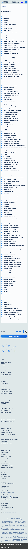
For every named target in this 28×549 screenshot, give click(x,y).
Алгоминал (7, 156)
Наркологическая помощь (11, 196)
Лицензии (6, 18)
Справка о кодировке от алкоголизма (14, 145)
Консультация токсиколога (11, 37)
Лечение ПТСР (7, 271)
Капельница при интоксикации (12, 110)
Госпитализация (8, 210)
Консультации (7, 30)
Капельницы (7, 294)
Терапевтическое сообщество (12, 76)
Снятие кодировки (9, 137)
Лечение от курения (9, 202)
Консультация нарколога (10, 200)
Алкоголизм (7, 97)
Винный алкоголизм (9, 191)
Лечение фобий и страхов (11, 225)
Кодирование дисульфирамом (12, 152)
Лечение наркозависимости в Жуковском (9, 439)
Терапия (6, 291)
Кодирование (7, 60)
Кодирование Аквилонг (10, 154)
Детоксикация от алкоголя (11, 164)
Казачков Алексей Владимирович (13, 317)
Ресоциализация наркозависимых (13, 74)
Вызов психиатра (8, 214)
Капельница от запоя (9, 102)
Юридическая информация (11, 49)
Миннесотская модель (10, 81)
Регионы (6, 306)
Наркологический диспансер (12, 95)
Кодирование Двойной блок (11, 141)
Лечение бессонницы (10, 281)
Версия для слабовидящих (9, 512)
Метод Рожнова (8, 158)
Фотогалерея (7, 16)
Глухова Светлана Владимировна (13, 310)
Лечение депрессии (9, 216)
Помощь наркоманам (9, 89)
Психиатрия (7, 212)
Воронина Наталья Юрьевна (11, 312)
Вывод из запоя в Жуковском (7, 400)
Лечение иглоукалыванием (11, 175)
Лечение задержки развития (12, 227)
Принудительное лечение (11, 53)
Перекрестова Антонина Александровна (15, 321)
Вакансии (6, 26)
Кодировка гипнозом (9, 116)
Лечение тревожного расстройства (13, 250)
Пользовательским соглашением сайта (14, 540)
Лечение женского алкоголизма (13, 171)
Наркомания (7, 51)
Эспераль (6, 131)
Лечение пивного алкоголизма (12, 173)
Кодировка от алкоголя (10, 114)
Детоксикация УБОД (9, 58)
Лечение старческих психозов (12, 252)
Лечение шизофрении (10, 229)
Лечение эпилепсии (9, 254)
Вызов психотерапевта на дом (12, 258)
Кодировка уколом (9, 129)
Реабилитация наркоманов (11, 70)
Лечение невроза (8, 239)
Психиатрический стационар (12, 266)
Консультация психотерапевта (12, 43)
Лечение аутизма (8, 223)
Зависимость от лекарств (11, 91)
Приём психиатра (8, 256)
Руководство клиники (10, 24)
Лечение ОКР (7, 273)
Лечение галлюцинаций (10, 219)
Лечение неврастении (10, 241)
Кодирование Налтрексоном (12, 143)
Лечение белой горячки (10, 187)
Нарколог (6, 193)
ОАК (5, 300)
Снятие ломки (7, 83)
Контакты (6, 302)
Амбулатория (7, 189)
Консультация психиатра (10, 39)
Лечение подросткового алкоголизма (14, 185)
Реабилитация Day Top (10, 79)
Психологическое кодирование (12, 139)
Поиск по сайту (8, 304)
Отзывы (6, 20)
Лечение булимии (8, 285)
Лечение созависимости (10, 72)
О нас (5, 14)
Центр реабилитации (9, 66)
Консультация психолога (10, 45)
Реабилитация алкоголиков (11, 181)
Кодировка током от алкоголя (12, 150)
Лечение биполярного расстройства (14, 245)
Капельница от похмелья (10, 108)
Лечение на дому (8, 166)
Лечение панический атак (11, 221)
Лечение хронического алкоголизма (14, 177)
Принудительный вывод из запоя (13, 104)
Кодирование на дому (10, 135)
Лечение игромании (9, 260)
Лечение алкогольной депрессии (13, 248)
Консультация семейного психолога (14, 41)
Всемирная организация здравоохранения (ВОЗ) (16, 533)
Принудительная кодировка (11, 118)
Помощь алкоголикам (10, 179)
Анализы (6, 296)
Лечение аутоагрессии (10, 243)
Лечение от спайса (9, 87)
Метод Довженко (8, 125)
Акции (5, 289)
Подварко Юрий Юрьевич (11, 308)
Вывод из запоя (8, 99)
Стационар (6, 204)
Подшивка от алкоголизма (11, 120)
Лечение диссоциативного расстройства (11, 232)
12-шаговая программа (10, 68)
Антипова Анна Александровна (12, 314)
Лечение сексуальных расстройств (13, 237)
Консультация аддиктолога (11, 35)
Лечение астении (8, 279)
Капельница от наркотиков (11, 62)
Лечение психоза (8, 268)
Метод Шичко (7, 183)
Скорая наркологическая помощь (13, 198)
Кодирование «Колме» (10, 160)
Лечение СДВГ (7, 275)
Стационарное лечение (10, 168)
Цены (5, 287)
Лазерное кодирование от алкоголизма (15, 148)
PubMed (4, 535)
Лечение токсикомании (10, 85)
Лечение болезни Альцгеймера (12, 262)
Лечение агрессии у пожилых (12, 235)
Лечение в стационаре (10, 64)
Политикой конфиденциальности (20, 539)
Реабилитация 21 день (10, 208)
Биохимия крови (8, 298)
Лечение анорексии (9, 277)
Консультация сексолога (10, 33)
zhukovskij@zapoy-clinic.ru (6, 499)
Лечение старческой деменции (12, 264)
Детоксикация (7, 56)
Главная (3, 6)
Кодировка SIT (8, 122)
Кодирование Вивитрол (10, 133)
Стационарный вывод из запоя (12, 106)
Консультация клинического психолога (14, 47)
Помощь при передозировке (11, 93)
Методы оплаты (8, 28)
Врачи (5, 22)
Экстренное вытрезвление (11, 112)
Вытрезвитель (7, 206)
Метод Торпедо (8, 127)
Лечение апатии (8, 283)
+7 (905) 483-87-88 (4, 490)
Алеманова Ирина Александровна (13, 319)
